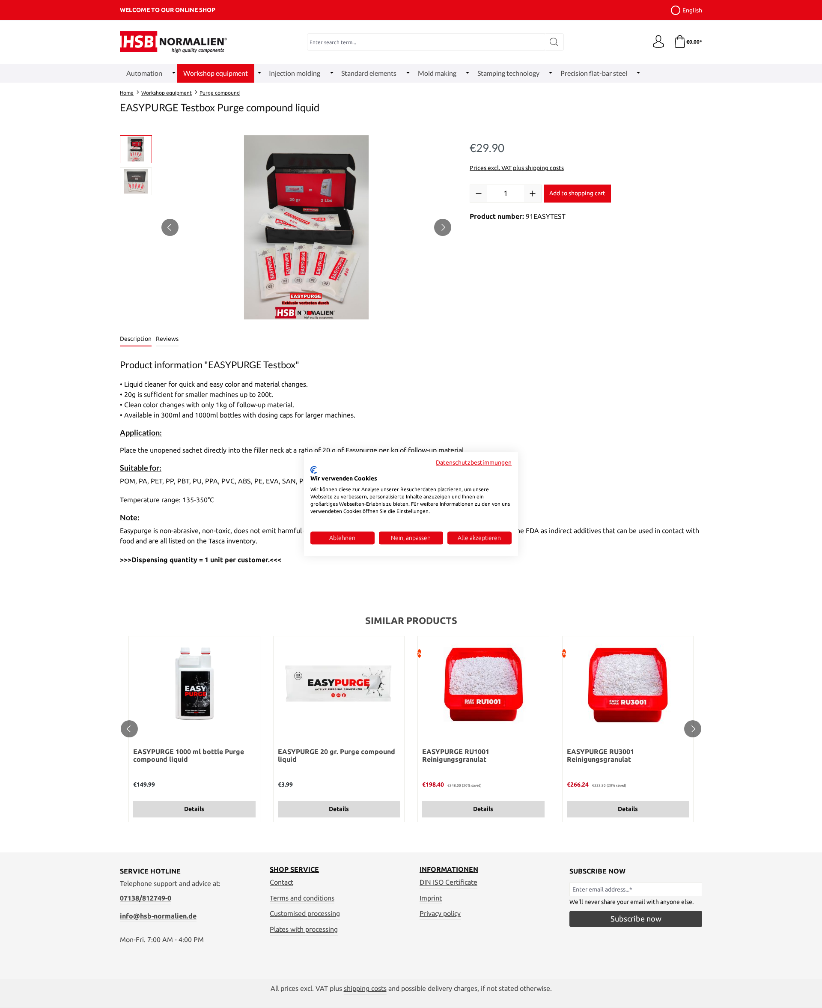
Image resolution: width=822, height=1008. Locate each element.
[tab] (136, 339)
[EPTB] (306, 227)
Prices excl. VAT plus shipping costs (517, 167)
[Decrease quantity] (478, 193)
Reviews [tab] (167, 338)
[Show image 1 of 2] (303, 313)
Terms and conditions (302, 898)
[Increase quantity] (532, 193)
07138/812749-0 (145, 898)
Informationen (449, 869)
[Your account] (658, 42)
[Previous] (170, 227)
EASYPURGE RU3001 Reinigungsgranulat (600, 755)
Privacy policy (440, 913)
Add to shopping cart (577, 193)
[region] (286, 227)
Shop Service (294, 869)
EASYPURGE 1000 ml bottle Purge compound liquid (188, 755)
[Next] (442, 227)
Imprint (431, 898)
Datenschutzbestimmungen (474, 462)
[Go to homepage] (173, 42)
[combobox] (426, 42)
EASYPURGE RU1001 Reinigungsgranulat (455, 755)
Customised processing (305, 913)
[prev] (129, 728)
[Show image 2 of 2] (309, 313)
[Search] (554, 42)
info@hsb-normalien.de (158, 916)
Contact (281, 882)
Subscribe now (636, 918)
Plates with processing (304, 929)
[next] (692, 728)
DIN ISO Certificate (448, 882)
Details (194, 808)
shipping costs (365, 988)
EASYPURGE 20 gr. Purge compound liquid (336, 755)
